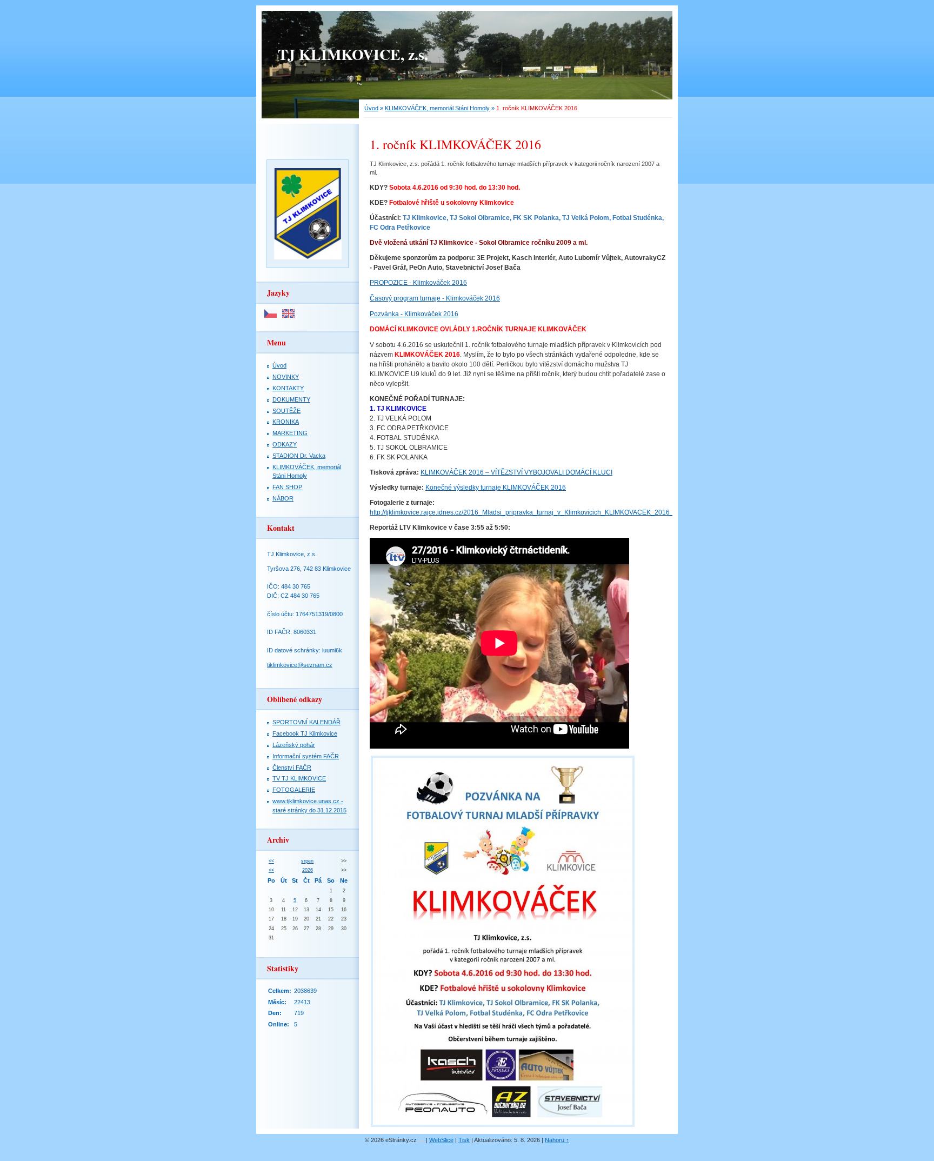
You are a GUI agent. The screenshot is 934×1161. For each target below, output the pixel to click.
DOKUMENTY (291, 399)
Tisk (464, 1140)
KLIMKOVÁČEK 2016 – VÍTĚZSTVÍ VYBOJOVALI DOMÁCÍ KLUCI (516, 472)
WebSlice (441, 1140)
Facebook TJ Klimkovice (304, 733)
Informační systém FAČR (305, 756)
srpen (307, 861)
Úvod (371, 108)
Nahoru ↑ (557, 1140)
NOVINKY (285, 376)
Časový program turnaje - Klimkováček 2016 (435, 298)
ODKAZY (284, 444)
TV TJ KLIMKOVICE (299, 778)
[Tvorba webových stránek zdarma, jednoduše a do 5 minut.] (422, 1140)
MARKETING (290, 433)
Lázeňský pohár (293, 745)
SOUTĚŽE (286, 411)
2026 (307, 870)
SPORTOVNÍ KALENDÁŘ (306, 722)
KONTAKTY (288, 388)
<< (271, 861)
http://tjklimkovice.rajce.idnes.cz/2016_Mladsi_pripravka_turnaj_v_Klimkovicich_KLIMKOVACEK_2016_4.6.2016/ (535, 512)
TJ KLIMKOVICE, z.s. (353, 54)
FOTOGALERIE (293, 789)
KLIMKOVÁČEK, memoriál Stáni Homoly (437, 108)
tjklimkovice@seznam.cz (299, 665)
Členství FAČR (291, 767)
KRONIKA (285, 421)
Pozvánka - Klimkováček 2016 (414, 314)
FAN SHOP (287, 487)
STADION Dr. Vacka (298, 455)
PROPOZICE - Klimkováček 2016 (418, 282)
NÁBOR (282, 498)
